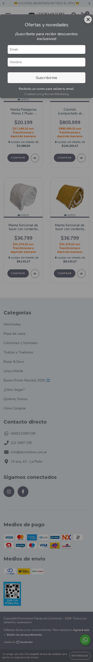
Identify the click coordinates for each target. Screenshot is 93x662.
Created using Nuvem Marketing (46, 94)
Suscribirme (46, 77)
